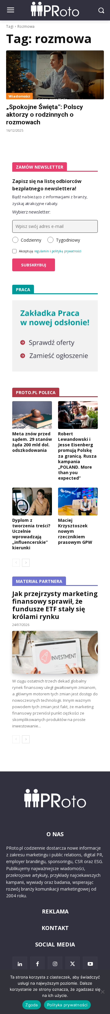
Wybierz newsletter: (31, 212)
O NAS (55, 834)
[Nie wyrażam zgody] (102, 992)
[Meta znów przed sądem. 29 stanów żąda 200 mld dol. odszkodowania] (32, 415)
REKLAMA (55, 911)
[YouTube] (90, 964)
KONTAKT (55, 928)
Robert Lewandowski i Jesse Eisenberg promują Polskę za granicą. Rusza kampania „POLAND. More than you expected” (77, 456)
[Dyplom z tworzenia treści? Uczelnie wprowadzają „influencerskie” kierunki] (32, 501)
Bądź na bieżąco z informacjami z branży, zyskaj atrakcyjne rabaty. (49, 200)
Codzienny (31, 240)
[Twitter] (72, 964)
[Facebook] (37, 964)
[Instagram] (55, 964)
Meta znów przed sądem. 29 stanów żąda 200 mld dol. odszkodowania (32, 442)
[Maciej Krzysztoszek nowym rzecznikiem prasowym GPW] (78, 501)
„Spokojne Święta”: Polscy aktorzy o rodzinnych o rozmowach (44, 114)
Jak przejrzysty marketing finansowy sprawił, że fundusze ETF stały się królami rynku (55, 605)
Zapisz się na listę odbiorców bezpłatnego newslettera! (47, 185)
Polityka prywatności (67, 1004)
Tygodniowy (68, 240)
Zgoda (31, 1004)
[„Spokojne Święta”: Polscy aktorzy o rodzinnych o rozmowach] (55, 74)
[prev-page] (16, 563)
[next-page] (26, 563)
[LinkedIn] (20, 964)
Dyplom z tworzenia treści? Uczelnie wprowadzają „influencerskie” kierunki (31, 534)
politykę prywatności (66, 251)
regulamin (41, 251)
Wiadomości (19, 96)
